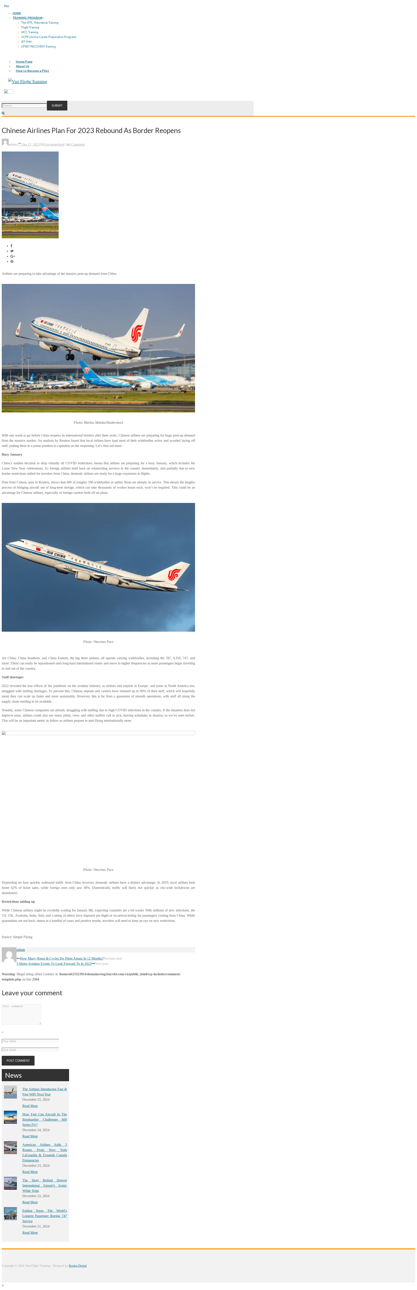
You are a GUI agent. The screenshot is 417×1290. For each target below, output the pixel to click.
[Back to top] (3, 1285)
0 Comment (77, 144)
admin (21, 950)
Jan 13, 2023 (31, 144)
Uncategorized (54, 144)
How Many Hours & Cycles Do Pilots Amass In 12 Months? (61, 958)
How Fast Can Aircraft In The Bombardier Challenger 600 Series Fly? (44, 1119)
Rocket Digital (78, 1265)
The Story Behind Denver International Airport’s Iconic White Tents (44, 1185)
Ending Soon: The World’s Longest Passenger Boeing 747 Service (44, 1216)
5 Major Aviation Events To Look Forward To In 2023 (54, 963)
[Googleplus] (12, 256)
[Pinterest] (11, 261)
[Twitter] (12, 251)
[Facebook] (11, 246)
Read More (30, 1106)
